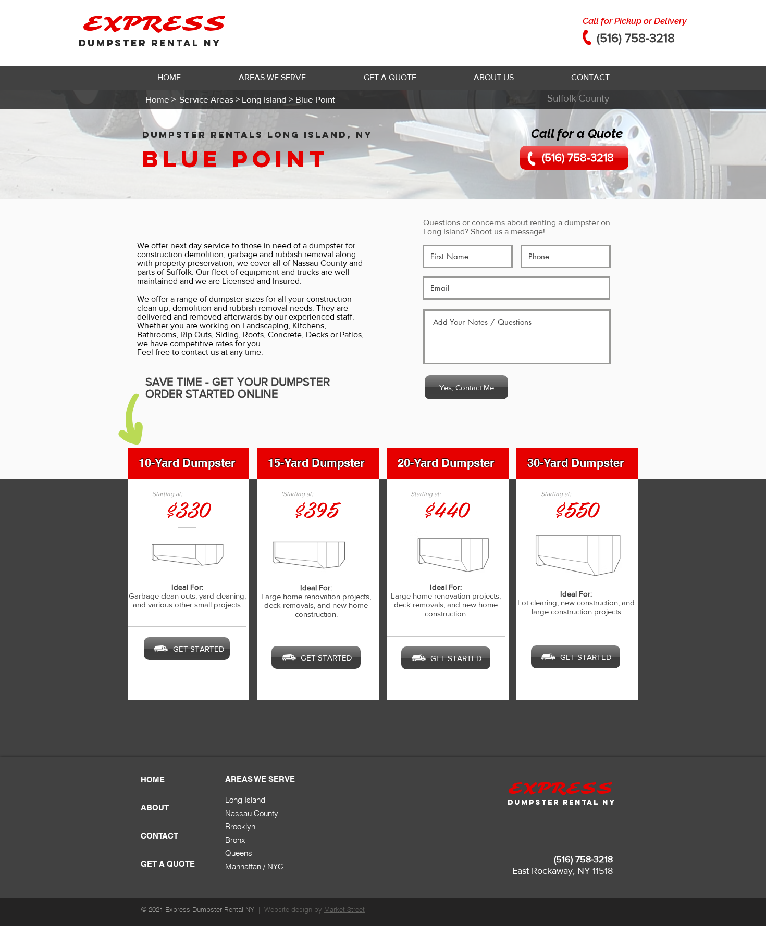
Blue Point (235, 158)
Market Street (344, 909)
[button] (272, 77)
